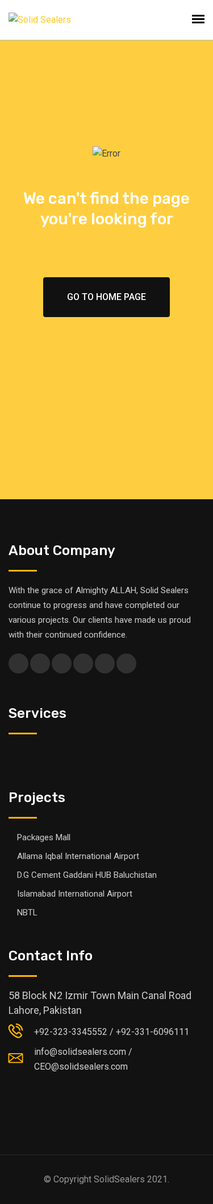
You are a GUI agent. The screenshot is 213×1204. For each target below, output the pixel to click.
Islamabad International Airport (74, 894)
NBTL (27, 912)
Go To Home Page (106, 296)
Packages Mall (43, 837)
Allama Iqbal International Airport (78, 856)
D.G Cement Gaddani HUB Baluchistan (87, 875)
